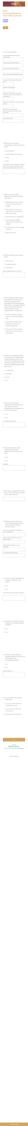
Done (14, 739)
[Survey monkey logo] (14, 746)
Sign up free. (21, 748)
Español (5, 21)
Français (5, 19)
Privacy (10, 756)
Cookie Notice (16, 756)
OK (5, 27)
